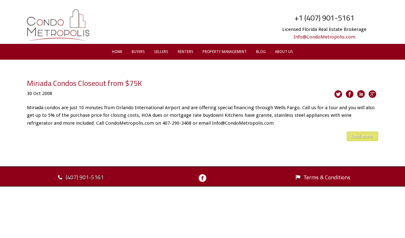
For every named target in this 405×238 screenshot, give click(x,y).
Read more (361, 136)
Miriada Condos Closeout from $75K (84, 83)
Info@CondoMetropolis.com (324, 37)
